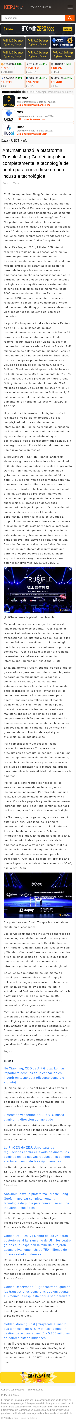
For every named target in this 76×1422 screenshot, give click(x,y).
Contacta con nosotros (12, 1390)
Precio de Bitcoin (28, 1418)
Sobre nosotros (35, 1390)
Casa (4, 140)
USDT (15, 140)
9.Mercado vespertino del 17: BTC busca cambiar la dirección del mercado (34, 1117)
